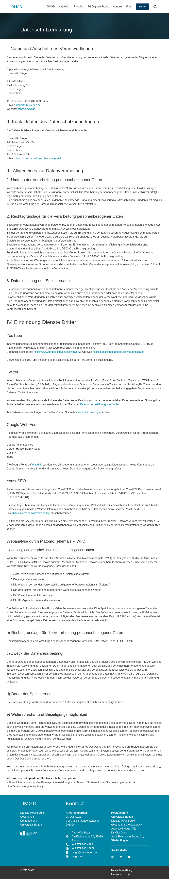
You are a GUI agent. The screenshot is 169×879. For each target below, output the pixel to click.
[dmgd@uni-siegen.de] (69, 852)
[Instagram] (112, 857)
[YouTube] (129, 857)
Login (128, 874)
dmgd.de (37, 464)
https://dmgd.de (26, 109)
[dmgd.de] (69, 856)
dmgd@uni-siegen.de (28, 105)
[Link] (16, 6)
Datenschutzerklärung (121, 870)
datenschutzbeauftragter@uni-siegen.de (39, 158)
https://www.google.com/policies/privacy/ (57, 351)
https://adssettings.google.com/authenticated (118, 351)
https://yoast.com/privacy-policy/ (31, 513)
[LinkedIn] (121, 857)
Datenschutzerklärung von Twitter (99, 404)
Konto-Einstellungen (89, 412)
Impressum (116, 874)
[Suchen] (155, 6)
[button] (56, 6)
